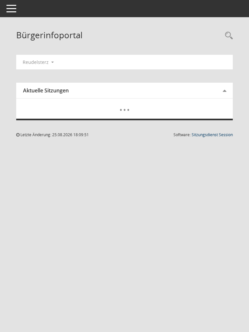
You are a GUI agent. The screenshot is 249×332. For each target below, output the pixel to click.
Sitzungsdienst (212, 134)
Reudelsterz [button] (36, 62)
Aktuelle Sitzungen (46, 90)
